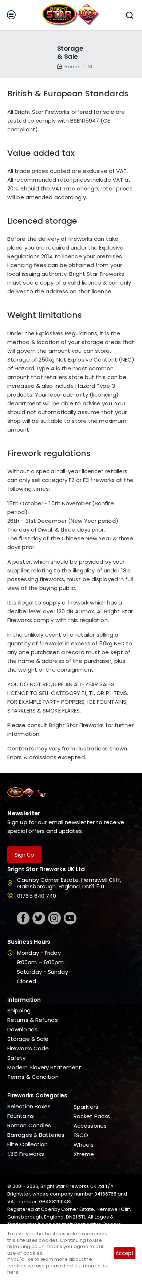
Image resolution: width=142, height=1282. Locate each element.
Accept (124, 1253)
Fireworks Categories (37, 1096)
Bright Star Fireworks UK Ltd (45, 869)
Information (24, 1000)
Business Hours (28, 942)
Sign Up (24, 854)
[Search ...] (129, 15)
